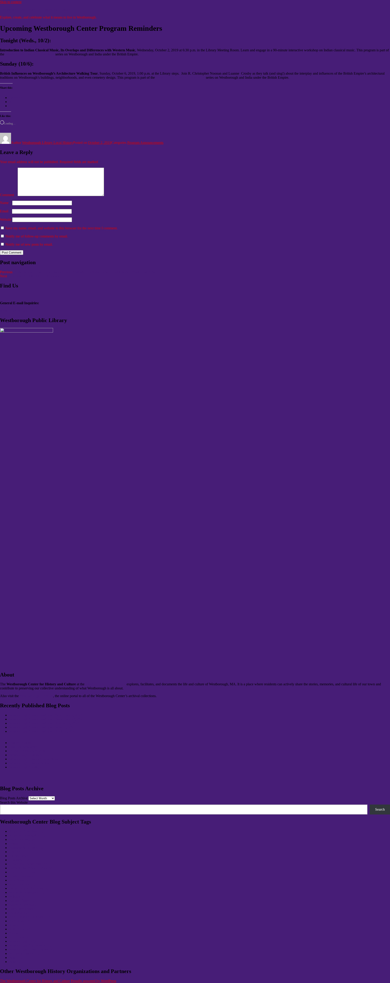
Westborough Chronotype (30, 945)
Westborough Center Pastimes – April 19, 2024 (42, 731)
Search (380, 809)
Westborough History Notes (29, 763)
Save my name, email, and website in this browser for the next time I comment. (61, 228)
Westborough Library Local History (47, 143)
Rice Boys (19, 921)
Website (5, 219)
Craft (15, 852)
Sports (16, 933)
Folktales (19, 860)
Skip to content (10, 2)
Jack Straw (19, 880)
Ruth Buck (19, 929)
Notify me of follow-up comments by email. (36, 236)
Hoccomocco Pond (25, 872)
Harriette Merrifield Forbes (30, 868)
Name (5, 203)
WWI (15, 957)
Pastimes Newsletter (23, 747)
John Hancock (22, 884)
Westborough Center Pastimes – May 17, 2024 (42, 727)
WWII (16, 962)
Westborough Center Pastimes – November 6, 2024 (45, 715)
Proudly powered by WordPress (93, 981)
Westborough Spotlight (25, 767)
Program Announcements (145, 143)
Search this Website (14, 802)
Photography (20, 913)
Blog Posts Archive (14, 798)
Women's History (24, 953)
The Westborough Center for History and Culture (35, 10)
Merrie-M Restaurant (26, 892)
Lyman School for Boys (28, 888)
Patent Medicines (23, 909)
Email (5, 211)
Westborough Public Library (105, 684)
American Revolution (27, 835)
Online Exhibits (20, 743)
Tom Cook (19, 937)
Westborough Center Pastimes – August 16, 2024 (44, 723)
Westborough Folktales (25, 755)
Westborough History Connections (29, 54)
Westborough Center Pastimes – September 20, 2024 (46, 719)
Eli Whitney (20, 856)
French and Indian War (28, 864)
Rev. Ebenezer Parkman (29, 917)
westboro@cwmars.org (16, 311)
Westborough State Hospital (31, 949)
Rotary (16, 925)
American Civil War (26, 831)
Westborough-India (26, 941)
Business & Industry (26, 848)
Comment (8, 195)
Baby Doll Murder (24, 839)
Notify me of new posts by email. (29, 244)
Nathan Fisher (21, 900)
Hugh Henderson (24, 876)
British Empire (22, 843)
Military (17, 896)
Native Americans (25, 905)
